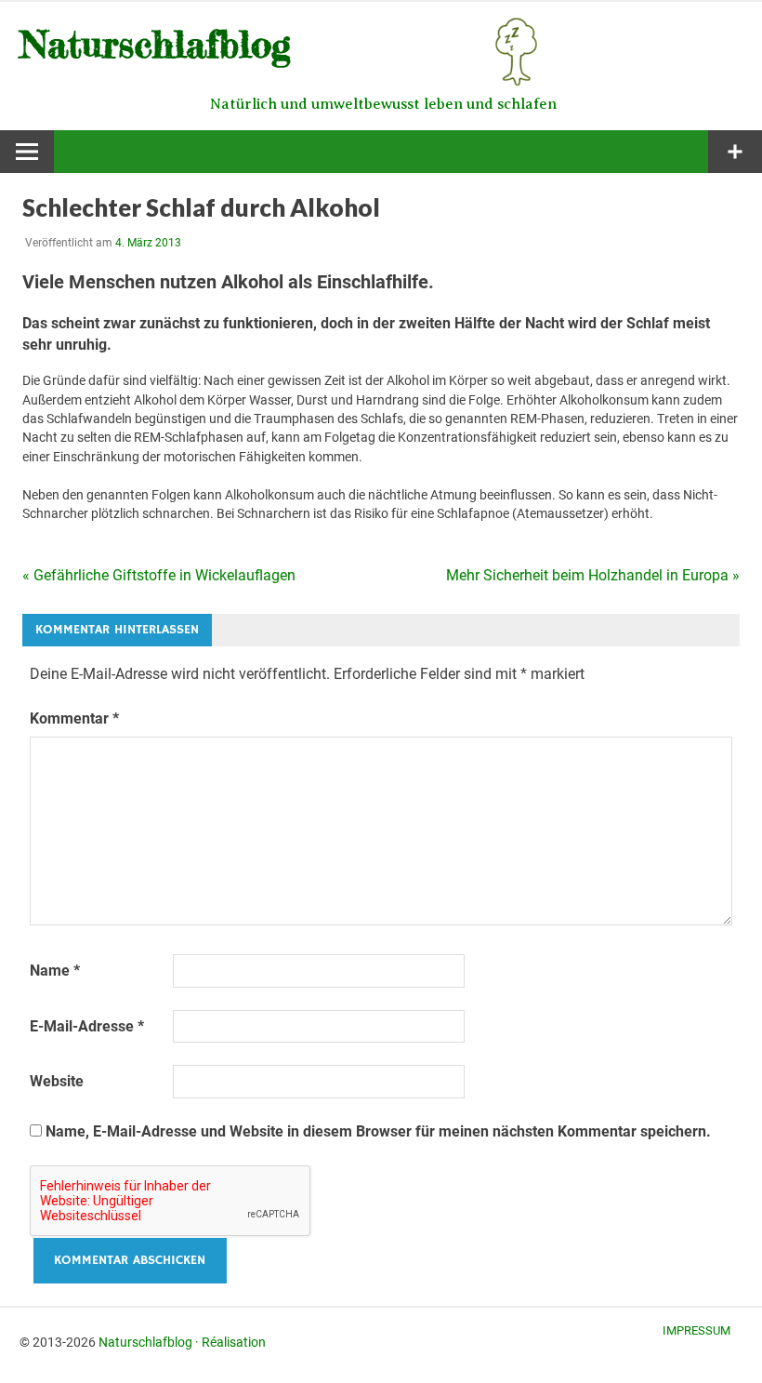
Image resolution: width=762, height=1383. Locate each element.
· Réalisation (230, 1342)
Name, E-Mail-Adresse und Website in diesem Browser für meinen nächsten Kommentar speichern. (378, 1131)
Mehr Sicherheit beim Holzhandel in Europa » (593, 575)
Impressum (696, 1330)
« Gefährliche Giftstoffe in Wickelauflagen (159, 575)
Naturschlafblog (145, 1342)
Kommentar (74, 718)
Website (57, 1081)
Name (55, 970)
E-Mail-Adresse (87, 1026)
